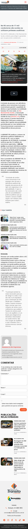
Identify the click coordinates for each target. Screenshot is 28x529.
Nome (3, 387)
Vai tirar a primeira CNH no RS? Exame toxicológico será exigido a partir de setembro (20, 426)
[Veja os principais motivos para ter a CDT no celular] (4, 246)
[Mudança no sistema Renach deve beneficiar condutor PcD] (4, 238)
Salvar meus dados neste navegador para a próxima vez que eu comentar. (12, 405)
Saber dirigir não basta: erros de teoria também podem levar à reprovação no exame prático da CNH (19, 465)
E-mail (3, 394)
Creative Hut (23, 527)
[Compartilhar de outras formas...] (24, 51)
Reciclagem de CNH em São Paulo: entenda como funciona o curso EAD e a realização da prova (20, 445)
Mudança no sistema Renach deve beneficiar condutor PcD (18, 237)
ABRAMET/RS (15, 116)
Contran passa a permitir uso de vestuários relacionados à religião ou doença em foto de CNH (18, 229)
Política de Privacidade (14, 515)
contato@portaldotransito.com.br (14, 512)
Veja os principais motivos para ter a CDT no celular (18, 245)
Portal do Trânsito (6, 6)
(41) (18, 508)
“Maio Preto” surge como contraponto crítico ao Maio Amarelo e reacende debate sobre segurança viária (17, 220)
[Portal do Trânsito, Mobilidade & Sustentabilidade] (14, 488)
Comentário (5, 374)
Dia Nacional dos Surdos (11, 112)
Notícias (15, 6)
